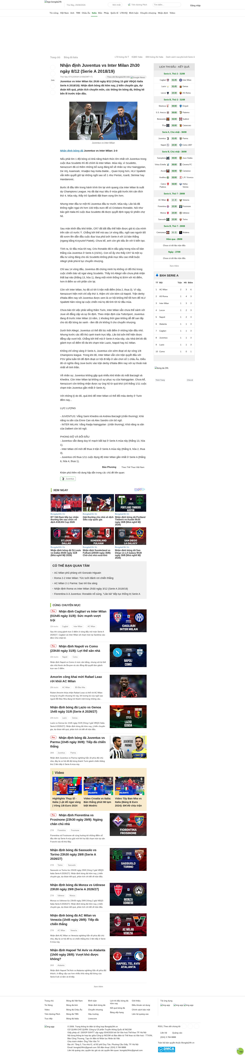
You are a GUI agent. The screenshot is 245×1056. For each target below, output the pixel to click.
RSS (160, 1026)
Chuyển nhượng (148, 13)
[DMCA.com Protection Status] (166, 1051)
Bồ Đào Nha (80, 687)
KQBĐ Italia (137, 57)
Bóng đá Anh (72, 1005)
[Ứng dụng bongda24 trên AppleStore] (188, 1005)
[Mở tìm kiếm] (179, 5)
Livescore (92, 1018)
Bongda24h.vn (187, 1043)
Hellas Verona (185, 185)
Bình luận (134, 13)
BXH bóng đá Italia (154, 57)
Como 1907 (187, 145)
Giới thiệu (136, 1001)
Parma (73, 753)
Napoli (64, 657)
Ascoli (163, 171)
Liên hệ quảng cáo (140, 1014)
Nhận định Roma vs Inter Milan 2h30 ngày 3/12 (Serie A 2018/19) (91, 588)
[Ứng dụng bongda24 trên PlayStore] (178, 1005)
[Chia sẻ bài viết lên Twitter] (52, 73)
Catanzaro (187, 125)
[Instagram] (190, 1026)
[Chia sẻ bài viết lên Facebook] (52, 67)
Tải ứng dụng (166, 1001)
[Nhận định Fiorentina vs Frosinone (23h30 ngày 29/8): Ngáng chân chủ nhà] (128, 824)
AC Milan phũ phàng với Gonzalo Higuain (77, 572)
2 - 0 (174, 200)
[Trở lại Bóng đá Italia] (52, 92)
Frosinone (75, 830)
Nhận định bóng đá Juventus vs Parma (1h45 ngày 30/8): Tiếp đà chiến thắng (78, 742)
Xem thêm (98, 986)
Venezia (73, 930)
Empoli (185, 106)
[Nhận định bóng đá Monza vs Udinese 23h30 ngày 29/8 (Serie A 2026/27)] (128, 894)
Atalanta (61, 965)
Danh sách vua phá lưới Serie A (180, 57)
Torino (60, 865)
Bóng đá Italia (72, 1018)
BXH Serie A (169, 275)
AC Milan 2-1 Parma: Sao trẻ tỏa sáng (75, 583)
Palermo (186, 112)
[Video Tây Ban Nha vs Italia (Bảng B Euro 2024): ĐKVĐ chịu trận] (129, 786)
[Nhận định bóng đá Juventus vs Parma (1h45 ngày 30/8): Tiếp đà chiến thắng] (128, 747)
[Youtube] (196, 1026)
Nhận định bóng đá (96, 1005)
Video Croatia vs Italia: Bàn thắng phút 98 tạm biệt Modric (97, 802)
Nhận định (163, 13)
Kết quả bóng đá (117, 1008)
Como (75, 657)
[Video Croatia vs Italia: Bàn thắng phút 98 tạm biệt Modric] (98, 786)
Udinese (61, 896)
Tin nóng (54, 13)
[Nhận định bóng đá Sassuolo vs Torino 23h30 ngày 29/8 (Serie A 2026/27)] (128, 859)
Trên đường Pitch (139, 5)
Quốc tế (114, 13)
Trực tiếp (48, 1018)
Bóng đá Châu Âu (74, 1010)
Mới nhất (117, 5)
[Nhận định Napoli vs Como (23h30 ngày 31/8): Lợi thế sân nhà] (128, 655)
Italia (94, 13)
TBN (78, 13)
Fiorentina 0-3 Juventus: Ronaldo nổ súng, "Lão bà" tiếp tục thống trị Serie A (97, 594)
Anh (72, 13)
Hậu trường (93, 1014)
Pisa (164, 125)
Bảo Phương (109, 467)
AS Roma (187, 93)
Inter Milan (78, 626)
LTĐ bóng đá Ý (122, 57)
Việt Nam (64, 13)
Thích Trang (160, 380)
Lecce (163, 93)
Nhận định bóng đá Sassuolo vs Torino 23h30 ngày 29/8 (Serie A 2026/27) (73, 854)
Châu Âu (86, 13)
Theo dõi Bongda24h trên (119, 77)
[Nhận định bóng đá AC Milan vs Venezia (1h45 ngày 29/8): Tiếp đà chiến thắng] (128, 924)
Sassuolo (72, 865)
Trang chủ (49, 1001)
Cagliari (65, 626)
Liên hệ (163, 1033)
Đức (100, 13)
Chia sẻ (190, 380)
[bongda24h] (47, 12)
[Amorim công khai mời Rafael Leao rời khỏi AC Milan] (128, 686)
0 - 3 (174, 232)
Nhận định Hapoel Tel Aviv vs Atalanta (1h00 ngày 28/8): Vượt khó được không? (77, 954)
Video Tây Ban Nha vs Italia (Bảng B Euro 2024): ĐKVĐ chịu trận (128, 802)
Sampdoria (161, 158)
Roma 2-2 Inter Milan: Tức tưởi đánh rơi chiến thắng (83, 578)
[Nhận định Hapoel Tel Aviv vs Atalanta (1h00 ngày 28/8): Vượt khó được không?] (128, 959)
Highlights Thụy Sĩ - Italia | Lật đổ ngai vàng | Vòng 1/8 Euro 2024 (66, 802)
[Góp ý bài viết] (52, 86)
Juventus (70, 479)
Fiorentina (62, 830)
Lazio (64, 718)
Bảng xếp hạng (117, 1012)
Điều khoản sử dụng (141, 1005)
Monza (72, 896)
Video (172, 13)
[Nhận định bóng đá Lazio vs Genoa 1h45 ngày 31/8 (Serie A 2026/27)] (128, 716)
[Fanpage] (184, 1026)
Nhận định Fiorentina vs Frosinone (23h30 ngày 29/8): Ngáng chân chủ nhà (76, 819)
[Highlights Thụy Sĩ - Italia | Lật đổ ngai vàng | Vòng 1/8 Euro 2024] (67, 786)
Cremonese (161, 232)
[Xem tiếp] (174, 358)
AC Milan (91, 626)
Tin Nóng (49, 1005)
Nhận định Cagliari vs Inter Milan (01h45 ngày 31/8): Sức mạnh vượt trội (78, 616)
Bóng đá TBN (72, 1014)
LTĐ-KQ (123, 13)
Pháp (106, 13)
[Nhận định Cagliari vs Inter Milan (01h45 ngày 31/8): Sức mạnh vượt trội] (128, 620)
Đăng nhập (195, 5)
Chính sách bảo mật (141, 1010)
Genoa (74, 718)
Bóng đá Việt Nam (74, 1001)
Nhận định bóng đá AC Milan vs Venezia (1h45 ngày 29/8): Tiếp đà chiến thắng (74, 920)
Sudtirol (186, 119)
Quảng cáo (177, 1033)
